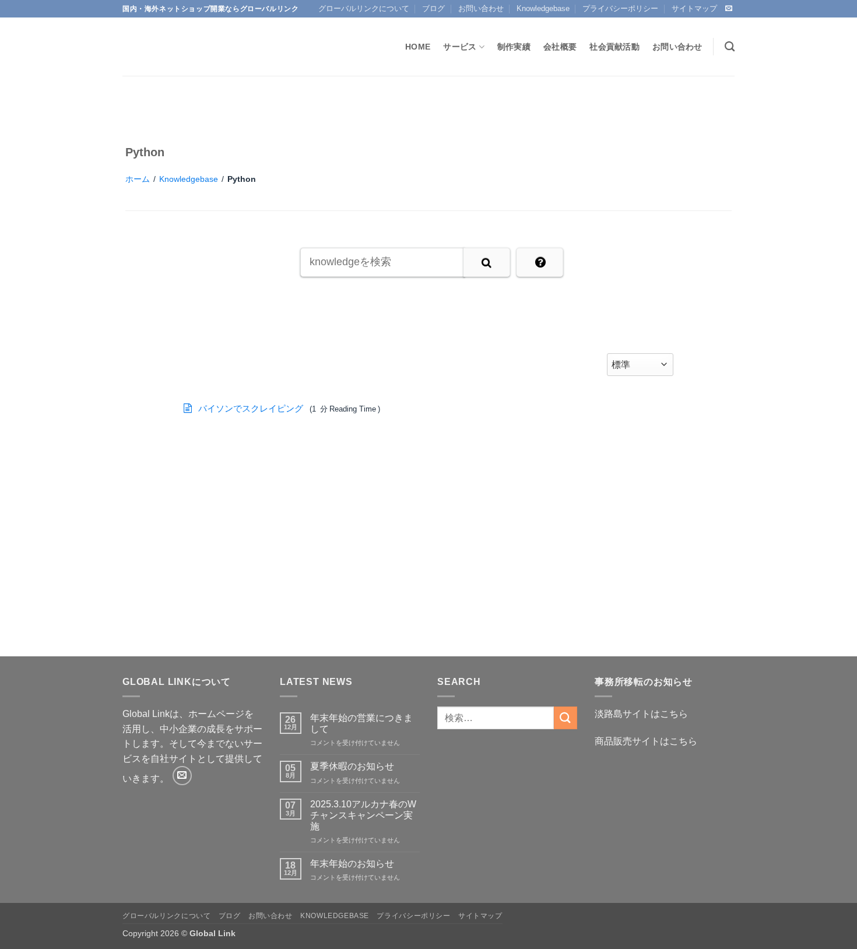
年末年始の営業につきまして (361, 723)
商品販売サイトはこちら (646, 741)
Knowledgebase (543, 8)
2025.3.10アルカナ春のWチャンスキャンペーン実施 (363, 815)
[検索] (730, 47)
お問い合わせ (481, 8)
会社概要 (560, 46)
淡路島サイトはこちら (641, 714)
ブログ (433, 8)
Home (417, 46)
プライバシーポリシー (620, 8)
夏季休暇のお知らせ (352, 766)
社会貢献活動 (614, 46)
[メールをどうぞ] (728, 9)
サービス (459, 46)
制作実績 (514, 46)
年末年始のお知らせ (352, 864)
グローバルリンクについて (363, 8)
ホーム (137, 179)
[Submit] (565, 718)
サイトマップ (694, 8)
